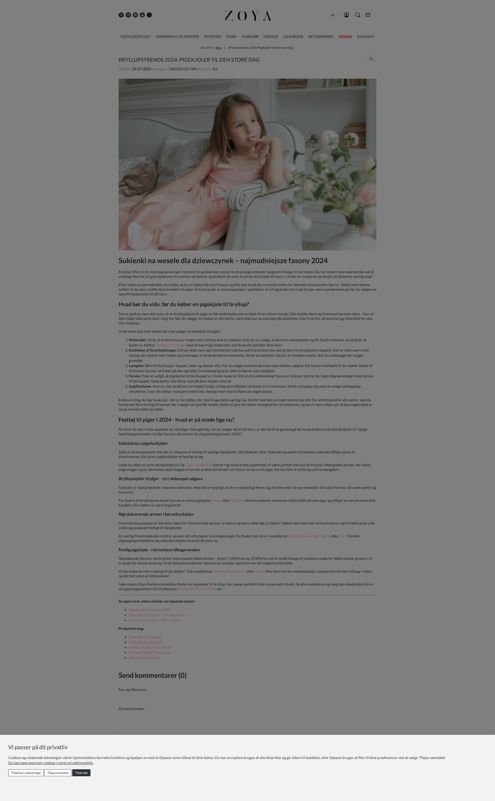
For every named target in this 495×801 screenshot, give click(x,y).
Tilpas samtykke (58, 773)
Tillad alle (81, 773)
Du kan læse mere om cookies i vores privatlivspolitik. (51, 763)
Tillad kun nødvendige (26, 773)
